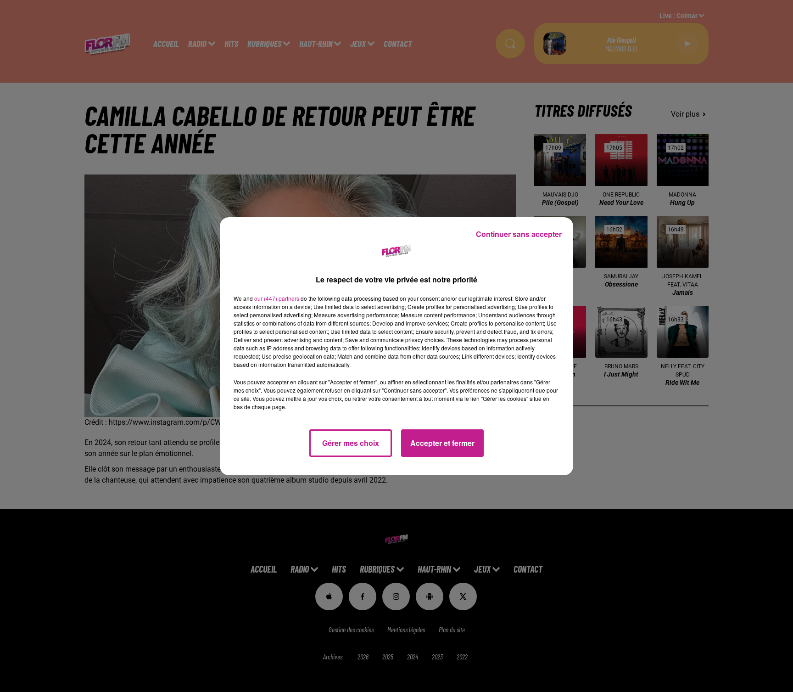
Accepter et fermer (442, 443)
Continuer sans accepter (519, 234)
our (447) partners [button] (276, 298)
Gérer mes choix (350, 443)
